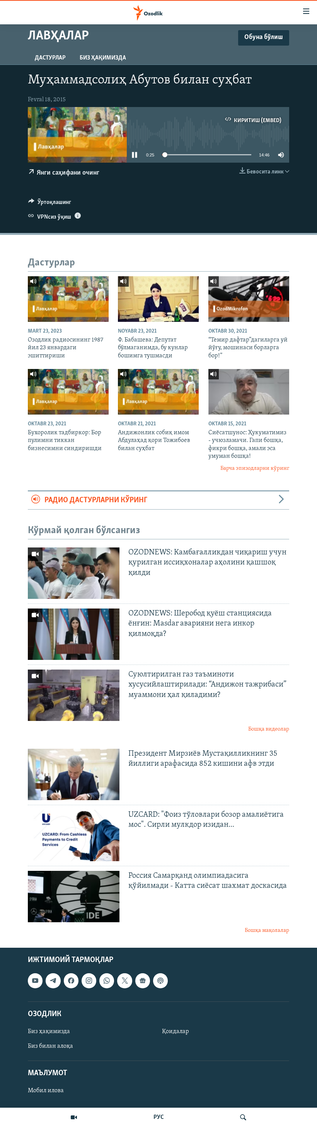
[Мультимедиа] (73, 1117)
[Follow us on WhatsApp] (106, 981)
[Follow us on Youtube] (35, 981)
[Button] (49, 204)
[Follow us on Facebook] (71, 981)
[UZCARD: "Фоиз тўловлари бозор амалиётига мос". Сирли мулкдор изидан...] (73, 835)
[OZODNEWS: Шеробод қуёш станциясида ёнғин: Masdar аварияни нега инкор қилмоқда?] (73, 634)
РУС (158, 1117)
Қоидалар (175, 1031)
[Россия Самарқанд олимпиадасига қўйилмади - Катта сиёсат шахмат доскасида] (73, 896)
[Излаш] (243, 1117)
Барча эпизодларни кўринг (254, 468)
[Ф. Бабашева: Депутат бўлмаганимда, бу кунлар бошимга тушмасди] (158, 299)
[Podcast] (160, 981)
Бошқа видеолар (268, 729)
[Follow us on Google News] (142, 981)
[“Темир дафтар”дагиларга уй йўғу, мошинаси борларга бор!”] (248, 299)
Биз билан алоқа (50, 1046)
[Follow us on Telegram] (53, 981)
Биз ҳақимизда (103, 58)
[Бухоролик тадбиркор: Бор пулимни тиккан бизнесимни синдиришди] (68, 392)
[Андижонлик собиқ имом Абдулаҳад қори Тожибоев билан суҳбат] (158, 392)
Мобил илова (46, 1091)
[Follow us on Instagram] (89, 981)
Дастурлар (50, 58)
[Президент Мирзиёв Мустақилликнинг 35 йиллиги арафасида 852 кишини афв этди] (73, 774)
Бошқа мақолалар (267, 930)
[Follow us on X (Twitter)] (124, 981)
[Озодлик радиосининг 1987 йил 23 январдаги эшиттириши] (68, 299)
